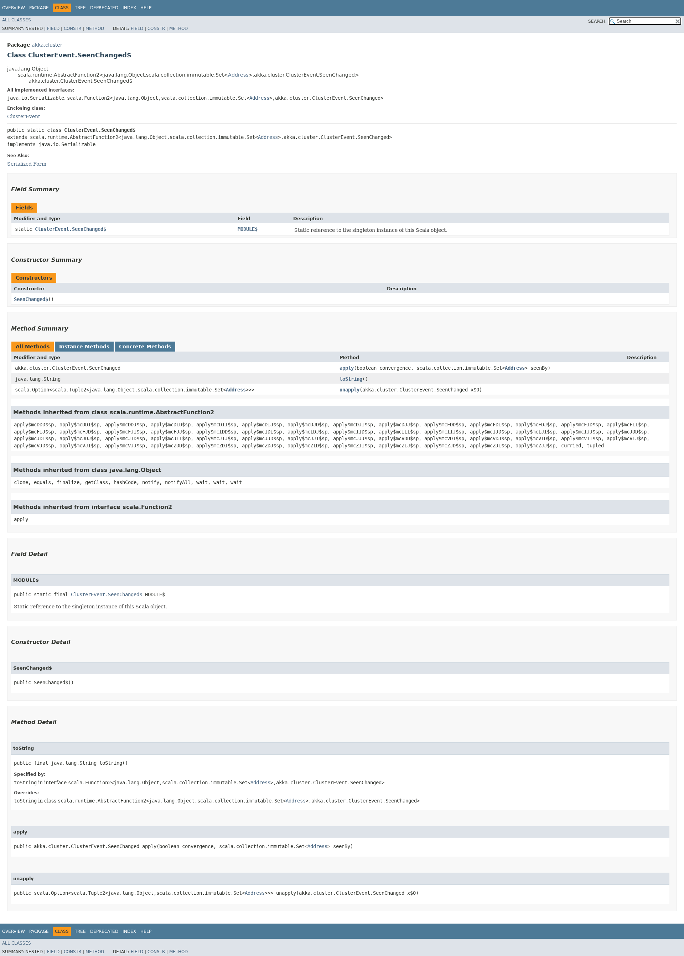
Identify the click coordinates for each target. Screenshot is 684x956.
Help (145, 7)
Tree (80, 7)
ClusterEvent (23, 116)
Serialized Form (26, 164)
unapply (349, 390)
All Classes (16, 19)
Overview (13, 7)
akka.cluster (47, 45)
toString (351, 379)
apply (347, 368)
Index (129, 7)
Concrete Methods (145, 346)
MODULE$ (248, 229)
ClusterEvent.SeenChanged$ (70, 229)
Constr (72, 28)
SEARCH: (597, 21)
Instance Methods (84, 346)
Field (53, 28)
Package (39, 7)
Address (238, 75)
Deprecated (104, 7)
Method (95, 28)
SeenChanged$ (31, 299)
